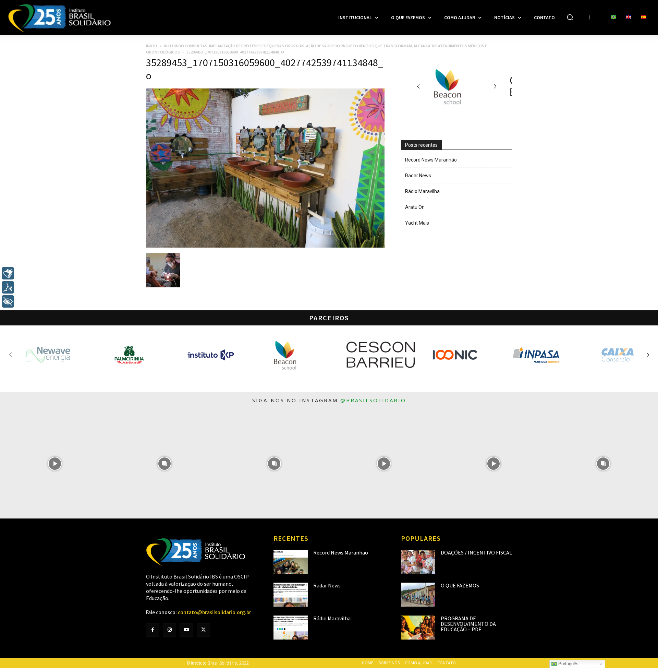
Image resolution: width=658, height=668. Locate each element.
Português (567, 663)
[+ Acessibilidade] (8, 301)
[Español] (643, 17)
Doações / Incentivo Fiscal (476, 552)
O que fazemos (460, 585)
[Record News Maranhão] (290, 562)
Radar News (418, 175)
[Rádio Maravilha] (290, 628)
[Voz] (8, 287)
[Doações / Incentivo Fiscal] (418, 562)
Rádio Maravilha (422, 191)
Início (151, 45)
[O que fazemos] (418, 595)
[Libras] (8, 273)
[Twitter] (203, 630)
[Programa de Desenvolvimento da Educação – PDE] (418, 628)
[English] (628, 17)
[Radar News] (290, 595)
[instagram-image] (55, 463)
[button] (569, 17)
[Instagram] (169, 630)
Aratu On (415, 207)
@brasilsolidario (373, 400)
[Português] (613, 17)
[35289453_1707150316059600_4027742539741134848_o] (265, 246)
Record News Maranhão (431, 160)
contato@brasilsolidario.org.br (214, 612)
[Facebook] (152, 630)
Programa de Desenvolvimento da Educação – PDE (468, 624)
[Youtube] (186, 630)
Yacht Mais (417, 223)
